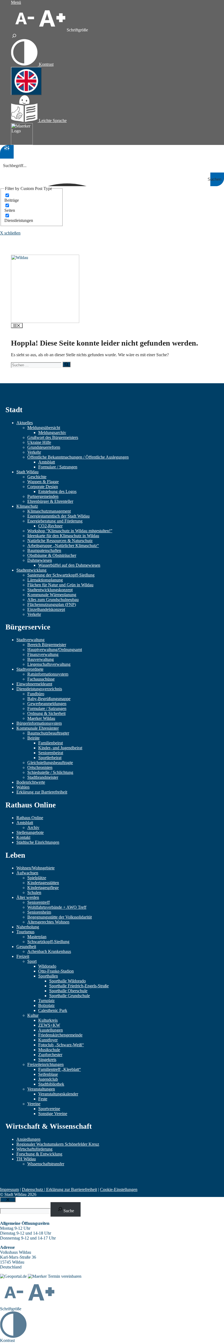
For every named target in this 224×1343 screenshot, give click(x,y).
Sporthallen (48, 976)
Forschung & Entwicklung (39, 1154)
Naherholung (27, 927)
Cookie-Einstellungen (118, 1189)
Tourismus (25, 931)
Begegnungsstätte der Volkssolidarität (59, 917)
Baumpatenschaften (44, 550)
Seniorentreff (38, 902)
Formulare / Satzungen (57, 467)
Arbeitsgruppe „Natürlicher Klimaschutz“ (63, 545)
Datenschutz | (34, 1189)
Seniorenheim (39, 912)
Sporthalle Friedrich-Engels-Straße (79, 986)
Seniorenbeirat (50, 752)
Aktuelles (24, 422)
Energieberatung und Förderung (54, 521)
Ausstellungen (50, 1030)
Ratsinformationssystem (47, 674)
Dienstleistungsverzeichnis (39, 689)
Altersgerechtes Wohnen (48, 922)
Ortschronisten (39, 767)
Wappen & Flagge (43, 481)
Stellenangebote (30, 832)
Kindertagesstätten (43, 882)
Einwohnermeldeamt (34, 684)
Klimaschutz (27, 506)
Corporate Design (42, 486)
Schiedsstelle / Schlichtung (50, 772)
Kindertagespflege (43, 887)
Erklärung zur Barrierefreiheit (41, 792)
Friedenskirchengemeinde (60, 1035)
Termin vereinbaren (64, 1276)
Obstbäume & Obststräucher (51, 555)
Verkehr (34, 452)
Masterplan (36, 936)
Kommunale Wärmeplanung (51, 594)
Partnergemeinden (42, 496)
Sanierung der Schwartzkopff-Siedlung (61, 575)
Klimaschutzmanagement (49, 511)
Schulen (34, 892)
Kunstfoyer (48, 1040)
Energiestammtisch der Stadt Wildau (58, 516)
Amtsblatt (46, 462)
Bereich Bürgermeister (46, 644)
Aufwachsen (27, 872)
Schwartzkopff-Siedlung (48, 941)
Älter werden (27, 897)
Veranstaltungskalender (58, 1094)
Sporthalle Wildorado (67, 981)
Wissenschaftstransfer (45, 1163)
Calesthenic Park (52, 1010)
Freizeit (22, 956)
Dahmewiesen (39, 560)
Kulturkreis (48, 1020)
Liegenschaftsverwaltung (48, 664)
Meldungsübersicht (43, 427)
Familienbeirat (50, 743)
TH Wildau (26, 1159)
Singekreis (47, 1059)
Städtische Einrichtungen (37, 842)
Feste (42, 1099)
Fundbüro (35, 693)
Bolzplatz (46, 1005)
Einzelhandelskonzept (46, 609)
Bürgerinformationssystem (39, 723)
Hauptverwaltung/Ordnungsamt (54, 649)
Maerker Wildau (41, 718)
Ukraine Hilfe (39, 442)
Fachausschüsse (41, 679)
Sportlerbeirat (49, 757)
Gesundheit (26, 946)
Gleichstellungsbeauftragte (50, 762)
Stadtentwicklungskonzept (50, 589)
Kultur (33, 1015)
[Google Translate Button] (26, 81)
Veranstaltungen (41, 1089)
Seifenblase (48, 1074)
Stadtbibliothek (51, 1084)
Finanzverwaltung (42, 654)
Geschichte (36, 476)
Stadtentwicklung (31, 570)
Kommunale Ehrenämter (37, 728)
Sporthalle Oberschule (68, 990)
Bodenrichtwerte (30, 782)
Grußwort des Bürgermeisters (52, 437)
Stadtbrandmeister (42, 777)
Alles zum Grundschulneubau (53, 599)
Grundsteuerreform (43, 447)
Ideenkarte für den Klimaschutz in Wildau (63, 535)
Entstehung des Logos (57, 491)
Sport (32, 961)
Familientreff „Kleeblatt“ (59, 1069)
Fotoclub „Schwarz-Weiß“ (61, 1044)
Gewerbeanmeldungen (46, 703)
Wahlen (23, 787)
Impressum (9, 1189)
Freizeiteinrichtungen (45, 1064)
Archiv (33, 827)
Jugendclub (48, 1079)
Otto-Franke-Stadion (56, 971)
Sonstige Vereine (52, 1113)
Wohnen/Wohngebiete (35, 868)
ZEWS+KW (49, 1025)
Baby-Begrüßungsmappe (48, 698)
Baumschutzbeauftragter (48, 733)
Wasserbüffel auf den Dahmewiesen (69, 565)
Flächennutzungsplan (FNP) (51, 604)
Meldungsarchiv (52, 432)
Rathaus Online (29, 817)
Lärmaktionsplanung (45, 580)
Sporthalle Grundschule (69, 995)
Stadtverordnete (29, 669)
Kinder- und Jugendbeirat (60, 747)
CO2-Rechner (50, 526)
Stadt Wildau (27, 472)
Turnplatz (46, 1000)
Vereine (33, 1103)
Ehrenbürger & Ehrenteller (50, 501)
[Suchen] (66, 364)
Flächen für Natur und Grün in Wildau (60, 585)
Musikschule (49, 1049)
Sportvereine (49, 1108)
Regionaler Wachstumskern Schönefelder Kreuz (57, 1144)
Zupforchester (50, 1054)
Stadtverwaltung (30, 639)
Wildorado (47, 966)
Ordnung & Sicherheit (46, 713)
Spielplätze (36, 877)
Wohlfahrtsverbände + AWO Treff (56, 907)
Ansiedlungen (28, 1139)
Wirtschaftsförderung (34, 1149)
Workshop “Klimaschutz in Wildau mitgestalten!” (69, 530)
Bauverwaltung (40, 659)
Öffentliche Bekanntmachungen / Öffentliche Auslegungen (78, 457)
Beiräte (33, 738)
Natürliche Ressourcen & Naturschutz (60, 540)
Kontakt (23, 837)
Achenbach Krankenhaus (49, 951)
